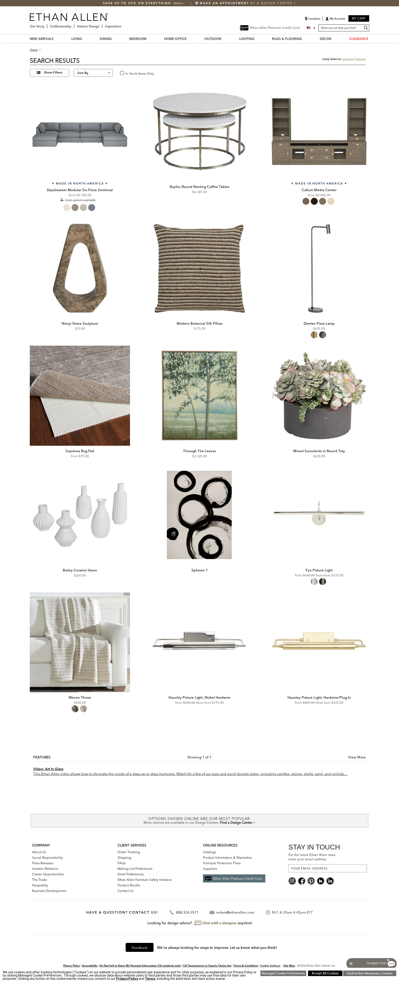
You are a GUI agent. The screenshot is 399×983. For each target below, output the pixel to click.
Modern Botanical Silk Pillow (200, 323)
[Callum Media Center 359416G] (319, 131)
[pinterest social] (311, 881)
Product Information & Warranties (227, 857)
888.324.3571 (187, 912)
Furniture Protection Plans (222, 863)
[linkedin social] (330, 881)
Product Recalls (129, 885)
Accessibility (89, 965)
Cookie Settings (270, 965)
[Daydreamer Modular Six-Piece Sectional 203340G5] (80, 131)
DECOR (325, 39)
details (178, 3)
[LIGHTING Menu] (257, 38)
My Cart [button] (359, 18)
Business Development (49, 891)
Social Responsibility (47, 857)
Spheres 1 (199, 570)
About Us (39, 852)
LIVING (76, 39)
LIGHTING (246, 39)
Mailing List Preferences (135, 869)
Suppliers (210, 869)
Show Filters (53, 73)
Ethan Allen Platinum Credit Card (237, 878)
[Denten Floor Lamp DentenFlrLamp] (319, 268)
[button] (335, 20)
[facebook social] (301, 881)
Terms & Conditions (245, 965)
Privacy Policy (71, 965)
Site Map (289, 965)
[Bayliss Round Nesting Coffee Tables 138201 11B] (199, 131)
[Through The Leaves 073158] (199, 396)
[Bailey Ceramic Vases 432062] (80, 515)
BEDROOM (137, 39)
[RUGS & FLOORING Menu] (304, 38)
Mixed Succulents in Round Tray (319, 451)
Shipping (124, 857)
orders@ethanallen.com (235, 912)
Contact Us (125, 891)
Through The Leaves (199, 451)
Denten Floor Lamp (319, 323)
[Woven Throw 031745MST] (80, 642)
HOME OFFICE (175, 39)
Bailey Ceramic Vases (80, 570)
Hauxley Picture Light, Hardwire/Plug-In (319, 697)
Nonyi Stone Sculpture (80, 323)
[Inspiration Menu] (122, 24)
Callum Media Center (319, 190)
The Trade (39, 880)
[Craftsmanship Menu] (72, 24)
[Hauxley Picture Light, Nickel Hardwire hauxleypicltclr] (199, 642)
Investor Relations (45, 869)
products (348, 59)
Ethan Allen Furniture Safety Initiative (145, 880)
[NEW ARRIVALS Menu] (56, 38)
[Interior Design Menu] (101, 24)
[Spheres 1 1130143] (199, 515)
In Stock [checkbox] (129, 73)
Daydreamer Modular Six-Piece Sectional (80, 190)
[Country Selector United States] (311, 27)
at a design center (246, 3)
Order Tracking (129, 852)
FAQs (122, 863)
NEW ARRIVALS (42, 39)
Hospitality (40, 885)
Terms (150, 978)
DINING (106, 39)
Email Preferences (131, 874)
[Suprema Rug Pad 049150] (80, 396)
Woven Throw (80, 697)
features (361, 59)
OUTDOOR (212, 39)
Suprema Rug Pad (80, 451)
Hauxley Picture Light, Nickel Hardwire (199, 697)
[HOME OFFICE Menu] (189, 38)
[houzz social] (320, 881)
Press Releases (42, 863)
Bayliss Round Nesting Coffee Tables (200, 186)
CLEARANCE (358, 39)
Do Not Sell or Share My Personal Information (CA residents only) (140, 965)
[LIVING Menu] (84, 38)
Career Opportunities (48, 874)
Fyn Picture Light (319, 570)
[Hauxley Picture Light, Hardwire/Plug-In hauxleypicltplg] (319, 642)
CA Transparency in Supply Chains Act (207, 965)
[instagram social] (292, 881)
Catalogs (209, 852)
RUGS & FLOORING (287, 39)
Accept (325, 973)
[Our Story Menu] (45, 24)
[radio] (66, 207)
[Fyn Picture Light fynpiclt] (319, 515)
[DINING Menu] (114, 38)
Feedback (140, 947)
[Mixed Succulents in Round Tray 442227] (319, 396)
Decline (369, 973)
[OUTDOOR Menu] (224, 38)
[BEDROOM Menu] (149, 38)
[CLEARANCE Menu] (371, 38)
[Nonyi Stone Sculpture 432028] (80, 268)
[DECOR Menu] (334, 38)
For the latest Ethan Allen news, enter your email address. (312, 857)
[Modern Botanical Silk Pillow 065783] (199, 268)
